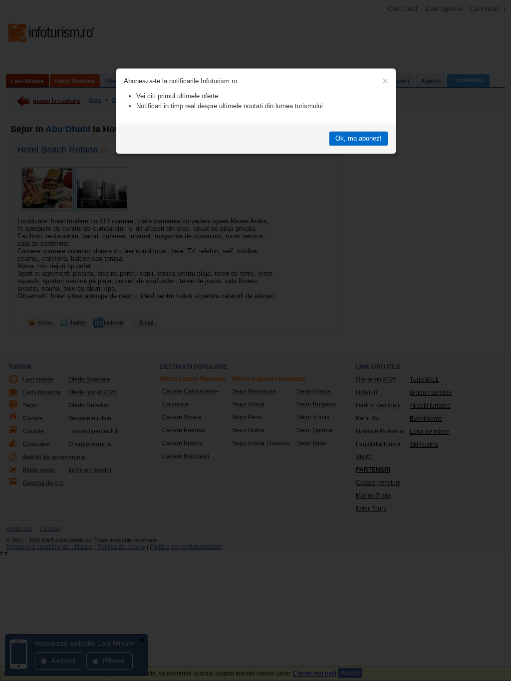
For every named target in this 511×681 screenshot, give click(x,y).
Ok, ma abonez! (358, 138)
